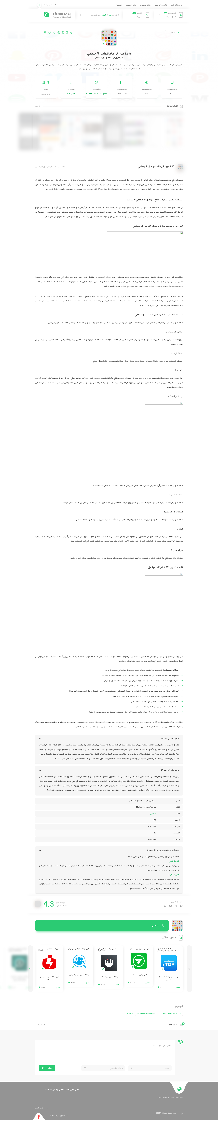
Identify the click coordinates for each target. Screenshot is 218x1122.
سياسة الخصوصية (130, 5)
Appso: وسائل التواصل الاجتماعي (169, 1013)
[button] (30, 968)
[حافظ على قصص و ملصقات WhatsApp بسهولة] (19, 968)
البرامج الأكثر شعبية (176, 5)
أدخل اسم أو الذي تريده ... (105, 15)
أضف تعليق (41, 1025)
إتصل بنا (119, 5)
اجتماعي (172, 32)
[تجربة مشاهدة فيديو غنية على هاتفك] (49, 968)
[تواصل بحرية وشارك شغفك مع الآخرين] (169, 968)
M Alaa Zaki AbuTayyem (96, 93)
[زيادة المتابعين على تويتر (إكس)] (79, 966)
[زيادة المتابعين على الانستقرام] (109, 967)
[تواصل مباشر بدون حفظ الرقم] (139, 966)
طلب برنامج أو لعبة (50, 5)
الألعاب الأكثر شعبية (161, 5)
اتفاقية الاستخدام (145, 5)
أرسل (50, 1068)
